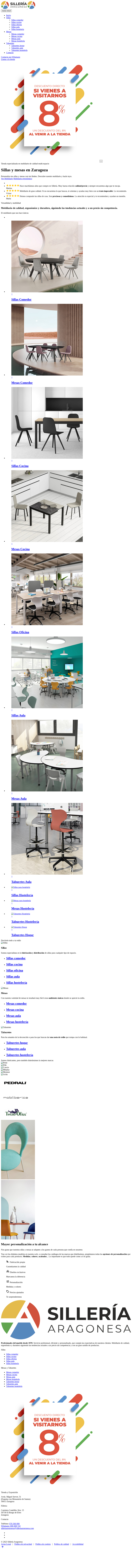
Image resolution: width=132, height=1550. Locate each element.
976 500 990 (14, 1524)
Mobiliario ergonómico (22, 179)
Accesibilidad (77, 1544)
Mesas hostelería (18, 41)
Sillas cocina (16, 22)
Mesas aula (15, 39)
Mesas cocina (16, 36)
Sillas (8, 18)
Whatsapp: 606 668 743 (10, 1526)
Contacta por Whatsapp (10, 57)
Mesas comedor (17, 34)
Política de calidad (61, 1544)
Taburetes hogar (17, 46)
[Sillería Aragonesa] (27, 8)
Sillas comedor (17, 20)
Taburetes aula (17, 48)
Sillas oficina (16, 25)
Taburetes (10, 43)
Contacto (10, 53)
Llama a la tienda (8, 59)
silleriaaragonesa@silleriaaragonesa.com (17, 1528)
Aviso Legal (6, 1544)
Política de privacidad (23, 1544)
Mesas (8, 32)
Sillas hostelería (17, 29)
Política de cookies (43, 1544)
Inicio (8, 15)
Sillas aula (15, 27)
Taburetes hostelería (19, 50)
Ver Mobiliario (7, 179)
